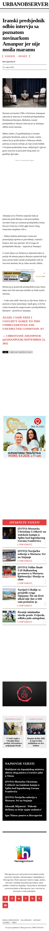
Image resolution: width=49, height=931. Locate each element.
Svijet (22, 56)
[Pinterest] (16, 73)
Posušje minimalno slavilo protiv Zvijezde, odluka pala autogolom (31, 615)
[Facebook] (5, 73)
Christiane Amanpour (18, 352)
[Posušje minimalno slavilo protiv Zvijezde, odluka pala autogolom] (9, 617)
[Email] (33, 73)
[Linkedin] (28, 73)
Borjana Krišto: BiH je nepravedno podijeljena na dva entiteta (36, 742)
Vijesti (10, 56)
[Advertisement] (24, 383)
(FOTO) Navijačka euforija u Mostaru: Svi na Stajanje (31, 554)
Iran (30, 352)
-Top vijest (25, 545)
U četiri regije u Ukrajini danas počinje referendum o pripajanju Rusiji (13, 742)
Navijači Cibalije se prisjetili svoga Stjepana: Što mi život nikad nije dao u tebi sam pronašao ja (31, 595)
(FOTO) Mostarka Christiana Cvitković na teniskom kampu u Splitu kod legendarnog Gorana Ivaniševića (32, 534)
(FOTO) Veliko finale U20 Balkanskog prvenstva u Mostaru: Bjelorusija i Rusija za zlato (31, 573)
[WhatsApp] (22, 73)
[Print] (39, 73)
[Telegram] (45, 73)
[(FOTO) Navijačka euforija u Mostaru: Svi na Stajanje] (9, 555)
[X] (10, 73)
